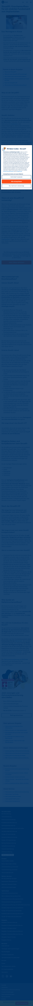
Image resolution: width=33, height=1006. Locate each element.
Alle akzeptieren (16, 181)
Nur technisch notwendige (16, 186)
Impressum (19, 171)
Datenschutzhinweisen (8, 171)
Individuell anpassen (16, 177)
